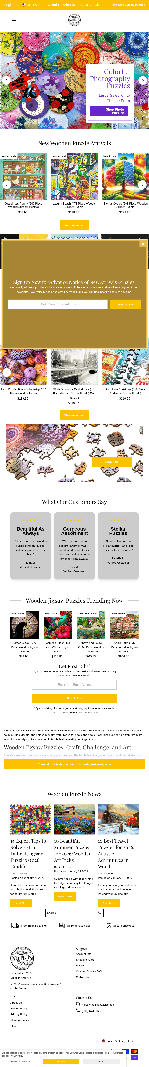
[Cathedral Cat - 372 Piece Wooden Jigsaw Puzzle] (24, 625)
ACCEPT (61, 1061)
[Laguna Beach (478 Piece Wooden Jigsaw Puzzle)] (74, 176)
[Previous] (44, 5)
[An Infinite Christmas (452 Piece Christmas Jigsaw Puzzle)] (125, 361)
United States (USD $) (119, 1041)
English (9, 5)
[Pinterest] (22, 1040)
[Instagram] (17, 1040)
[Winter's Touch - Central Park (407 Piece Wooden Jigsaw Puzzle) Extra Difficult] (74, 361)
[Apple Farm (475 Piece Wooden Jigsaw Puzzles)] (124, 625)
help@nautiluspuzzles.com (98, 1004)
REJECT (102, 1061)
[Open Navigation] (13, 21)
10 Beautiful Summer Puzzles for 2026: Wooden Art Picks (73, 850)
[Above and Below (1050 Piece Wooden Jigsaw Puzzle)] (91, 625)
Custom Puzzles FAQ (89, 971)
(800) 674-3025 (91, 1011)
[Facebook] (12, 1040)
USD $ (32, 5)
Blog (13, 1025)
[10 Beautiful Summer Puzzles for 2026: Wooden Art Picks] (74, 819)
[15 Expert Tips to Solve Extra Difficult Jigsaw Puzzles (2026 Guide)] (30, 819)
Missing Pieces (19, 1020)
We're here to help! (78, 925)
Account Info (83, 953)
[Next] (105, 5)
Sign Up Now (74, 698)
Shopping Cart (85, 959)
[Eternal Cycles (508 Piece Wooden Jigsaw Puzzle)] (125, 176)
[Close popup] (142, 244)
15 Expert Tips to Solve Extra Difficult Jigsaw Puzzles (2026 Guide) (28, 853)
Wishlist (80, 965)
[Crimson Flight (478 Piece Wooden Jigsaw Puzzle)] (58, 625)
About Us (16, 1002)
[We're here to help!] (62, 927)
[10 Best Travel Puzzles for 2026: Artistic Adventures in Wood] (118, 819)
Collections (82, 977)
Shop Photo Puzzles (115, 111)
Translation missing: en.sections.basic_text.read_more (74, 764)
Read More (21, 902)
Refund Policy (18, 1008)
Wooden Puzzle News (74, 794)
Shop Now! (112, 461)
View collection (74, 224)
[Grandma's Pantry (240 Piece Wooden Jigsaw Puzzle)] (23, 176)
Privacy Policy (16, 1056)
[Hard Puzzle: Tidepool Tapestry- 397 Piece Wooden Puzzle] (23, 361)
